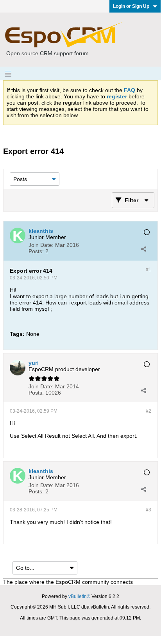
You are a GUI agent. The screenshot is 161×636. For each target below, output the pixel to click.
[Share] (143, 248)
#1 (148, 269)
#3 (148, 510)
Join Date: (41, 245)
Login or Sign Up (131, 6)
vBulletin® (79, 596)
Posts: (36, 251)
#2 (148, 411)
